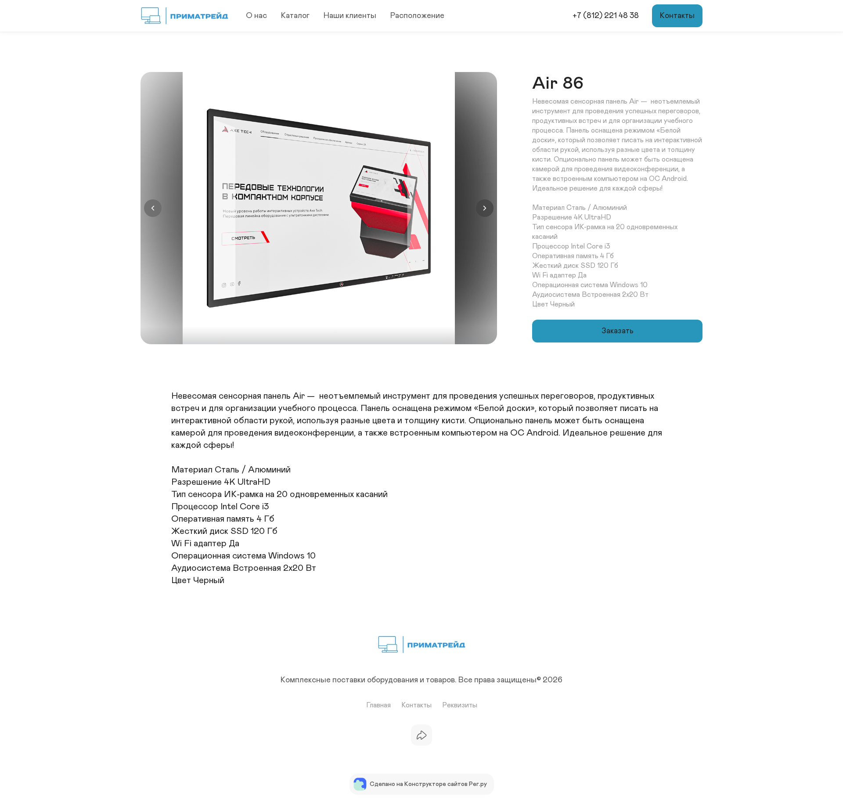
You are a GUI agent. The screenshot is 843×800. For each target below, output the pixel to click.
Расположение (417, 16)
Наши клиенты (350, 16)
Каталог (295, 16)
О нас (256, 16)
